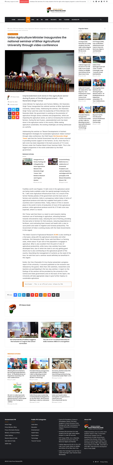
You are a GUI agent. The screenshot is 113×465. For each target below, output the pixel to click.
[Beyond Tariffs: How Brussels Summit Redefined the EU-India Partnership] (99, 109)
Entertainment (35, 430)
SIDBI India (8, 443)
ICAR (56, 235)
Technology (34, 438)
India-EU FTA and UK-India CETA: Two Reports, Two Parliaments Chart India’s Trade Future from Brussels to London (85, 93)
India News (21, 19)
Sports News (35, 435)
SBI (37, 19)
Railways (53, 19)
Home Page (8, 424)
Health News (35, 432)
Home (13, 19)
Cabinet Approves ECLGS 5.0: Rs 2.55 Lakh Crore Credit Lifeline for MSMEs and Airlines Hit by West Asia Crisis (84, 69)
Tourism (66, 19)
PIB (28, 19)
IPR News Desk (14, 97)
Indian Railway (9, 435)
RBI (42, 19)
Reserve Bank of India (11, 438)
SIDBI (46, 19)
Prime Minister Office (11, 427)
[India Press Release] (56, 10)
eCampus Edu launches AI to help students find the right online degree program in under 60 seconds (58, 1)
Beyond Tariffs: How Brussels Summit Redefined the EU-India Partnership (99, 118)
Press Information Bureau (12, 430)
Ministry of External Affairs (12, 432)
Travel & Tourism (36, 441)
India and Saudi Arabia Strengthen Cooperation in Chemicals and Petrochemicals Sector (61, 397)
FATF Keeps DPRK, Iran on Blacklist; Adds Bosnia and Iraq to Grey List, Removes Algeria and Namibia (98, 46)
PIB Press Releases (18, 28)
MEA (60, 19)
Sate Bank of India (10, 441)
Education (34, 427)
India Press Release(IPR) (15, 461)
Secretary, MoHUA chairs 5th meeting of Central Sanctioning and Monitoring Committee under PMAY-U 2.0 (61, 373)
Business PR (75, 19)
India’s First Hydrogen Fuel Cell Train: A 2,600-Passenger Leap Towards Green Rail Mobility (99, 69)
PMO (32, 19)
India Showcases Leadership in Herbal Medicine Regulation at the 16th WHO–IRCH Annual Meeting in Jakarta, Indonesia (39, 397)
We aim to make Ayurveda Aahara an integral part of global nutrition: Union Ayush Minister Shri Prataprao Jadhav (17, 398)
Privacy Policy (104, 462)
